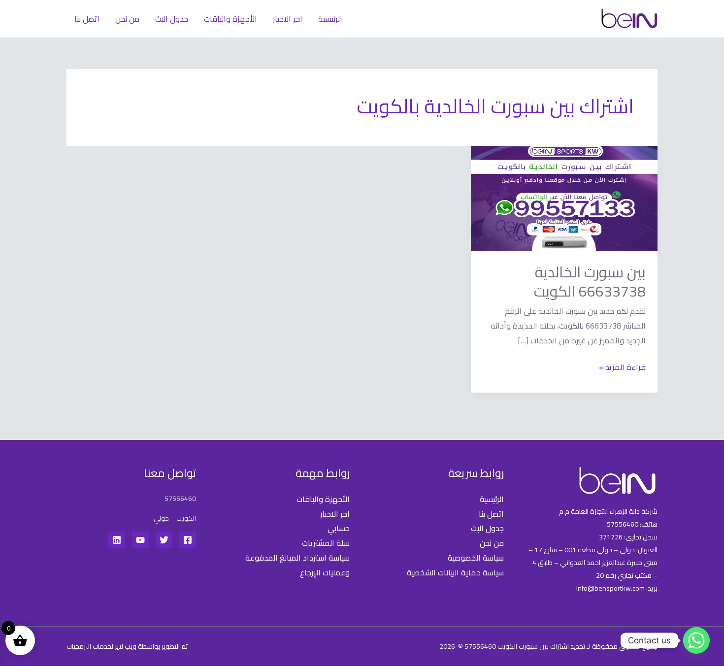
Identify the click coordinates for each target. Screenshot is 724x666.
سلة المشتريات (326, 542)
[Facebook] (187, 540)
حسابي (339, 528)
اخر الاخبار (287, 18)
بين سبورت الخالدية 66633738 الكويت (590, 281)
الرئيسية (330, 18)
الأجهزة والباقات (230, 18)
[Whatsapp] (696, 640)
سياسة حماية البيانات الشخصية (455, 572)
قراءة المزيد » (622, 367)
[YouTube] (140, 540)
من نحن (127, 18)
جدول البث (171, 18)
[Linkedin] (116, 540)
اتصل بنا (86, 18)
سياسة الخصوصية (476, 557)
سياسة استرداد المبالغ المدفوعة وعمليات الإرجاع (297, 565)
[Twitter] (164, 540)
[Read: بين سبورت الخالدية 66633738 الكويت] (564, 197)
